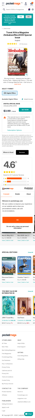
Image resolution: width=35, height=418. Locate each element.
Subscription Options (14, 130)
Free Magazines (6, 353)
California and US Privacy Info (7, 372)
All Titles (4, 343)
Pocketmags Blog (7, 357)
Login (3, 410)
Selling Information (7, 404)
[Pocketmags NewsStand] (12, 4)
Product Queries (6, 391)
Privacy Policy (6, 367)
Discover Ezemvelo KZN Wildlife (8, 277)
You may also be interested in (9, 291)
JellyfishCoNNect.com (24, 402)
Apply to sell (5, 407)
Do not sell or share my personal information (18, 227)
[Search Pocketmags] (4, 9)
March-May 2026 (8, 235)
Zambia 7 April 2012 (24, 277)
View (3, 240)
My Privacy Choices (7, 383)
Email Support (21, 346)
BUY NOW (25, 110)
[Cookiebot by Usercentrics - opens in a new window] (25, 188)
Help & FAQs (21, 343)
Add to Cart (9, 240)
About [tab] (29, 194)
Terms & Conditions (7, 377)
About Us (20, 391)
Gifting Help (21, 359)
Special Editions (9, 252)
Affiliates (4, 395)
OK (17, 220)
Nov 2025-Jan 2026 (24, 235)
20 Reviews (23, 44)
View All (30, 252)
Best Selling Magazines (8, 350)
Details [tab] (17, 194)
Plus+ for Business (7, 363)
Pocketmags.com (23, 395)
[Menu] (3, 3)
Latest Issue (6, 28)
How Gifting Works (23, 355)
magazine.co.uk (22, 398)
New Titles (5, 346)
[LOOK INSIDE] (17, 75)
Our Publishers (6, 360)
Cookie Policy (6, 380)
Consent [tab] (6, 194)
